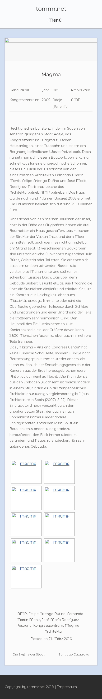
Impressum (67, 687)
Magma (51, 74)
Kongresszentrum (48, 625)
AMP (22, 614)
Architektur (54, 631)
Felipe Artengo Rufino (46, 614)
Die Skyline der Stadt (28, 654)
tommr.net (51, 9)
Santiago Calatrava (74, 654)
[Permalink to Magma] (51, 49)
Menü (54, 20)
